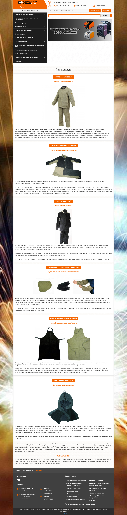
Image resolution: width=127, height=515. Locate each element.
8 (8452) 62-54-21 (25, 498)
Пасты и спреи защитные (97, 493)
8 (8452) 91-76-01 (25, 496)
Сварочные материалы (96, 480)
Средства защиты (72, 497)
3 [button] (71, 42)
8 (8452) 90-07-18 (63, 5)
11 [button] (92, 42)
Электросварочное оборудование (76, 480)
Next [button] (49, 5)
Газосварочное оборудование (75, 494)
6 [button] (79, 42)
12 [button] (94, 42)
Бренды (56, 10)
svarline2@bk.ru (48, 493)
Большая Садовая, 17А (27, 488)
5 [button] (76, 42)
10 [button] (89, 42)
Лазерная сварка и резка (74, 488)
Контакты (71, 10)
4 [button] (74, 42)
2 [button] (68, 42)
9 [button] (87, 42)
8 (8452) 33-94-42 (82, 5)
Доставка (64, 10)
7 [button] (81, 42)
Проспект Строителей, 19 (27, 494)
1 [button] (66, 42)
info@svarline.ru (100, 5)
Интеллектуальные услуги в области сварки (80, 504)
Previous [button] (49, 2)
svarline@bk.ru (48, 492)
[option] (82, 3)
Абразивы (93, 500)
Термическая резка (72, 491)
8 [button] (84, 42)
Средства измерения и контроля (76, 499)
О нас (50, 10)
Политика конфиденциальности (63, 513)
